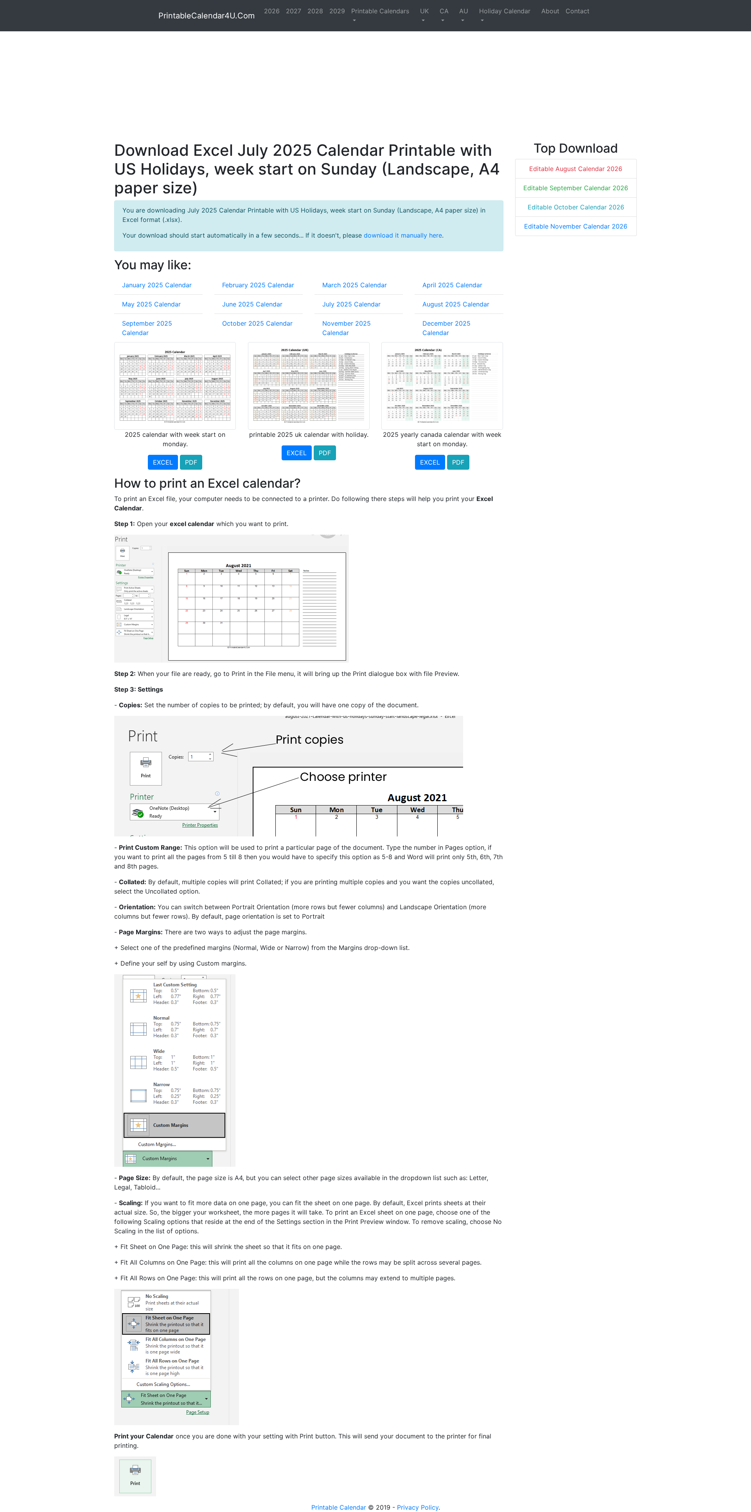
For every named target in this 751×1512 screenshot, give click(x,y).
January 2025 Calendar (157, 285)
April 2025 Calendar (452, 285)
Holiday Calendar (504, 11)
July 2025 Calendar (351, 304)
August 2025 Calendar (455, 304)
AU (463, 11)
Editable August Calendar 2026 (575, 169)
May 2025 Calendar (151, 304)
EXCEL (163, 462)
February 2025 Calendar (258, 285)
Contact (577, 11)
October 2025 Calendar (257, 323)
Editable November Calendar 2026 (575, 226)
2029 (337, 11)
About (550, 11)
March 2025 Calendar (354, 285)
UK (424, 11)
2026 (272, 11)
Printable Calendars (380, 11)
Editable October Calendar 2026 (576, 207)
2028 (315, 11)
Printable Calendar (338, 1507)
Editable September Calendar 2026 (575, 188)
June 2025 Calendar (252, 304)
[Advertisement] (349, 86)
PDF (191, 462)
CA (444, 11)
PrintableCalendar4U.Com (206, 15)
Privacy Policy (417, 1507)
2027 (293, 11)
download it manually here (403, 235)
